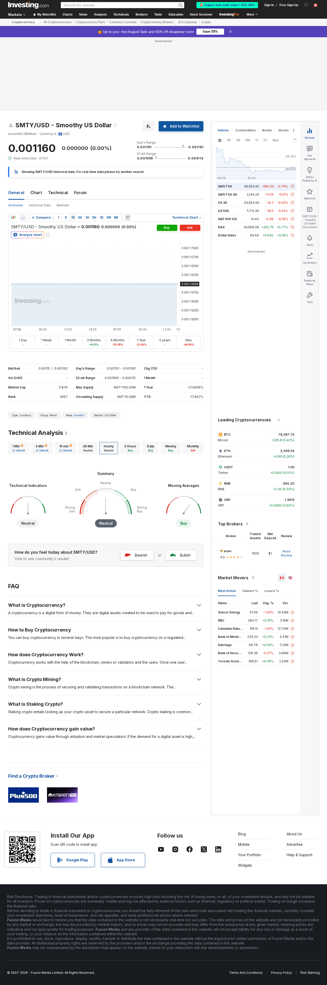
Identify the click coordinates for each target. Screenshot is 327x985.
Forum (80, 192)
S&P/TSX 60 (227, 194)
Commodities (245, 130)
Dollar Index (227, 235)
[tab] (18, 448)
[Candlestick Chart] (13, 217)
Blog (242, 834)
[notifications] (306, 4)
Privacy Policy (281, 973)
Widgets (245, 865)
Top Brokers (230, 523)
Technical (58, 192)
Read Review (286, 553)
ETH (227, 451)
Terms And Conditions (246, 973)
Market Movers (233, 577)
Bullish (185, 555)
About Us (294, 834)
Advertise (295, 844)
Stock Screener (201, 14)
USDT (228, 467)
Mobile (244, 844)
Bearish (141, 555)
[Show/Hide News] (128, 217)
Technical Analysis (35, 432)
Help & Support (299, 855)
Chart (36, 192)
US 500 (223, 211)
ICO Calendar (187, 22)
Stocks (283, 130)
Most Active (227, 591)
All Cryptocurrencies (57, 22)
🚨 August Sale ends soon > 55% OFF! (227, 5)
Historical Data (40, 205)
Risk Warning (310, 973)
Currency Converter (123, 22)
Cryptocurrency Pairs (90, 22)
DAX (221, 227)
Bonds (267, 130)
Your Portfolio (249, 855)
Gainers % (250, 591)
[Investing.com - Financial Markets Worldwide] (28, 5)
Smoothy (79, 415)
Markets (63, 205)
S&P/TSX (225, 186)
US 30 (222, 203)
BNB (227, 483)
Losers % (271, 591)
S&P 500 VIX (227, 219)
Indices (223, 130)
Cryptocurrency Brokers (157, 22)
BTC (227, 434)
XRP (227, 500)
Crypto (206, 22)
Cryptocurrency (23, 22)
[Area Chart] (23, 217)
